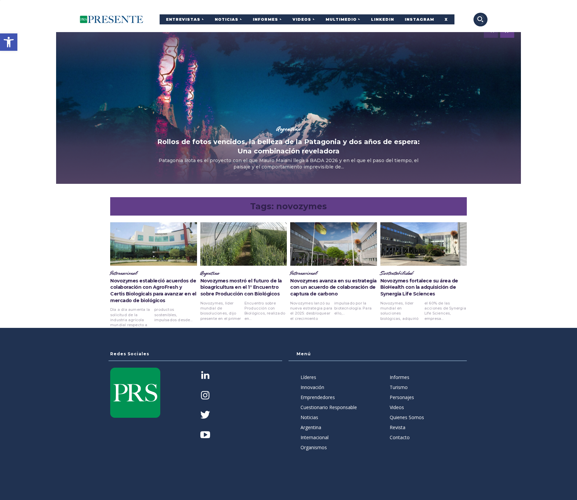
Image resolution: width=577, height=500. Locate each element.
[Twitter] (205, 415)
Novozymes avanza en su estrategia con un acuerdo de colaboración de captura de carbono (333, 287)
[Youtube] (205, 435)
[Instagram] (205, 396)
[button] (8, 42)
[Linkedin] (205, 376)
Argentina (288, 128)
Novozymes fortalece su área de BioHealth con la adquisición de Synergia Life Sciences (419, 287)
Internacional (123, 273)
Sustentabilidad (396, 273)
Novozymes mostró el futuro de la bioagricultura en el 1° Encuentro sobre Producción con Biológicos (241, 287)
